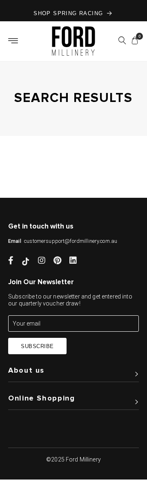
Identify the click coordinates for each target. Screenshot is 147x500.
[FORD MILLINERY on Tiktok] (26, 261)
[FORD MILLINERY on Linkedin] (73, 261)
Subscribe (37, 346)
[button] (122, 41)
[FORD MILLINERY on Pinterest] (57, 261)
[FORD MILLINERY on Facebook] (10, 261)
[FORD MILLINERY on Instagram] (41, 261)
